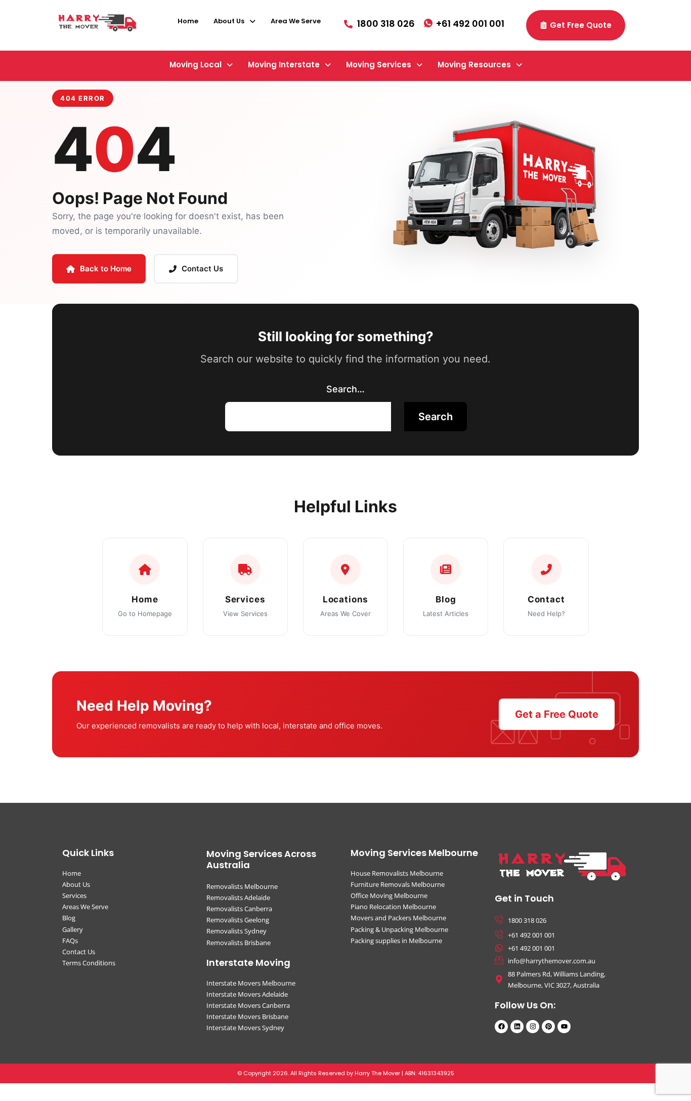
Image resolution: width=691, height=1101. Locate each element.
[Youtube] (564, 1026)
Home (188, 21)
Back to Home (106, 268)
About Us (228, 21)
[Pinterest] (548, 1026)
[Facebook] (501, 1026)
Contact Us (202, 268)
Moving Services (378, 64)
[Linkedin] (517, 1026)
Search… (345, 389)
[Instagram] (532, 1026)
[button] (234, 21)
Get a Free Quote (556, 714)
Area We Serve (296, 21)
